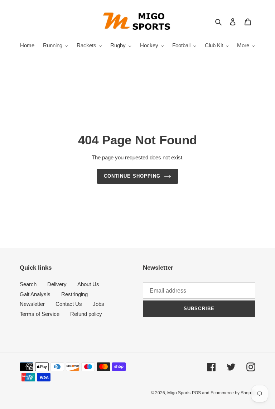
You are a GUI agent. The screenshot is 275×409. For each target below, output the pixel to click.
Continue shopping (132, 176)
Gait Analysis (35, 294)
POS (196, 392)
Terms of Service (39, 314)
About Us (88, 284)
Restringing (74, 294)
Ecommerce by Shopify (233, 392)
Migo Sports (178, 392)
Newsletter (32, 304)
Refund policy (86, 314)
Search (28, 284)
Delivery (57, 284)
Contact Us (69, 304)
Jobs (98, 304)
